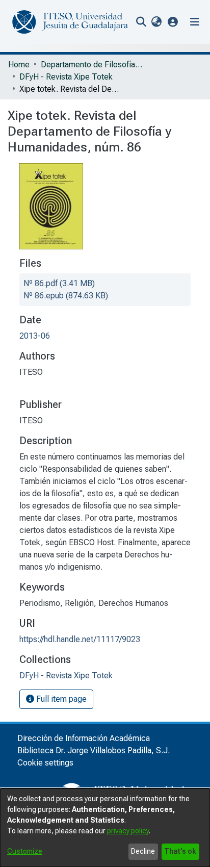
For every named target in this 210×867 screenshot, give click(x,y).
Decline (143, 851)
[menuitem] (156, 22)
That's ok (180, 851)
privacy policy (128, 831)
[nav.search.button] (141, 22)
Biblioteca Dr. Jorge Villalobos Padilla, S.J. (93, 750)
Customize (24, 851)
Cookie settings (45, 763)
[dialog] (105, 827)
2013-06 (34, 336)
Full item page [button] (60, 699)
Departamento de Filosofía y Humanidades (92, 64)
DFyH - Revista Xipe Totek (66, 77)
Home (19, 64)
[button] (173, 22)
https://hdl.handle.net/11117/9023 (79, 639)
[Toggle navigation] (194, 22)
